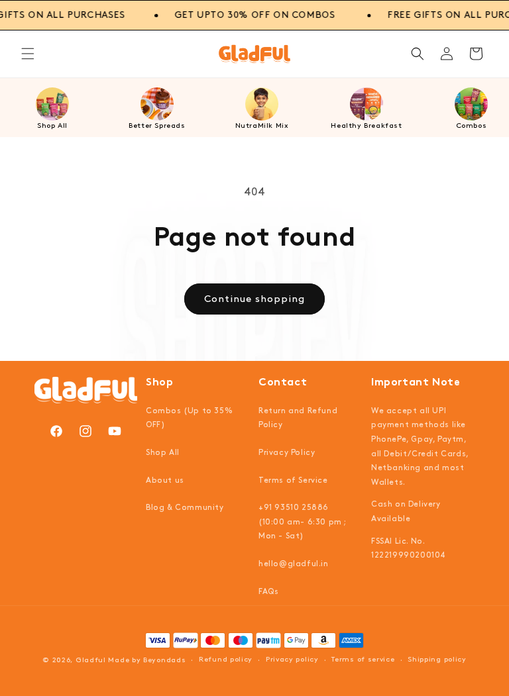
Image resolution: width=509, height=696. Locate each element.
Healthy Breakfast (366, 126)
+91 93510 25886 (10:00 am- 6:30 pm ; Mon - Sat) (302, 522)
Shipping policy (437, 659)
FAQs (268, 591)
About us (165, 480)
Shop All (52, 126)
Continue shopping (254, 299)
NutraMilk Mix (262, 126)
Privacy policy (292, 659)
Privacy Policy (286, 452)
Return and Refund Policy (297, 418)
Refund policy (226, 659)
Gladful (91, 660)
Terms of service (362, 659)
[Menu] (27, 53)
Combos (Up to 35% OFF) (189, 418)
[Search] (417, 53)
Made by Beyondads (147, 660)
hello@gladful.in (293, 564)
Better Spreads (157, 126)
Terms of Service (293, 480)
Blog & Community (185, 507)
